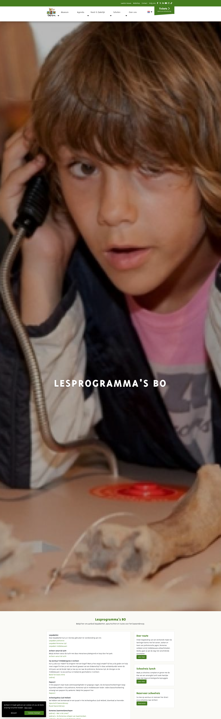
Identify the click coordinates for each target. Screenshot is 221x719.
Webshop (136, 3)
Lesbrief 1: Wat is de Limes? (58, 713)
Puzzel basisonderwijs (57, 706)
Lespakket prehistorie (56, 641)
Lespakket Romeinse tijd (57, 643)
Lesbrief (52, 677)
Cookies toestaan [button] (34, 713)
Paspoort (52, 693)
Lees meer (141, 657)
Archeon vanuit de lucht (57, 656)
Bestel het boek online (57, 675)
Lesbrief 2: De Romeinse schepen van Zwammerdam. (68, 716)
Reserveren (142, 703)
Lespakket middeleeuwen (58, 646)
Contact (144, 3)
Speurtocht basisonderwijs (58, 703)
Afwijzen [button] (14, 713)
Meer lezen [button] (28, 708)
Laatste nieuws (126, 3)
